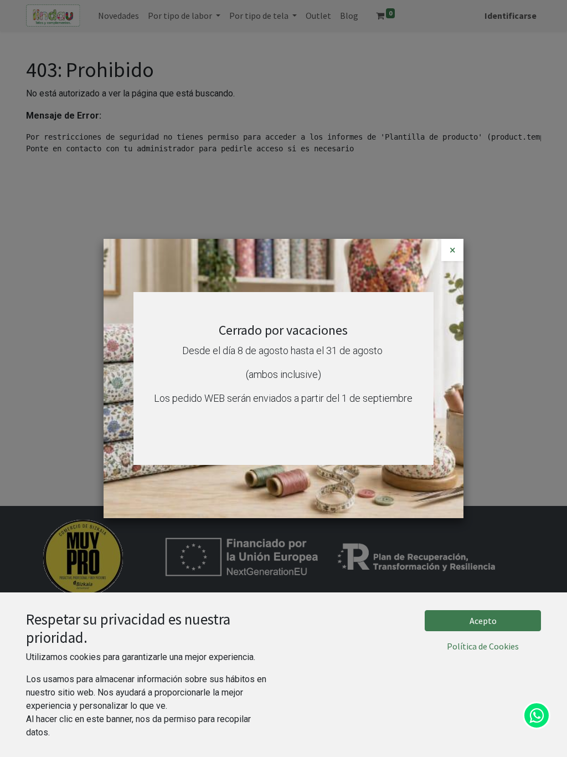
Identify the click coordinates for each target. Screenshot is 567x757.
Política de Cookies (483, 646)
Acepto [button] (483, 620)
